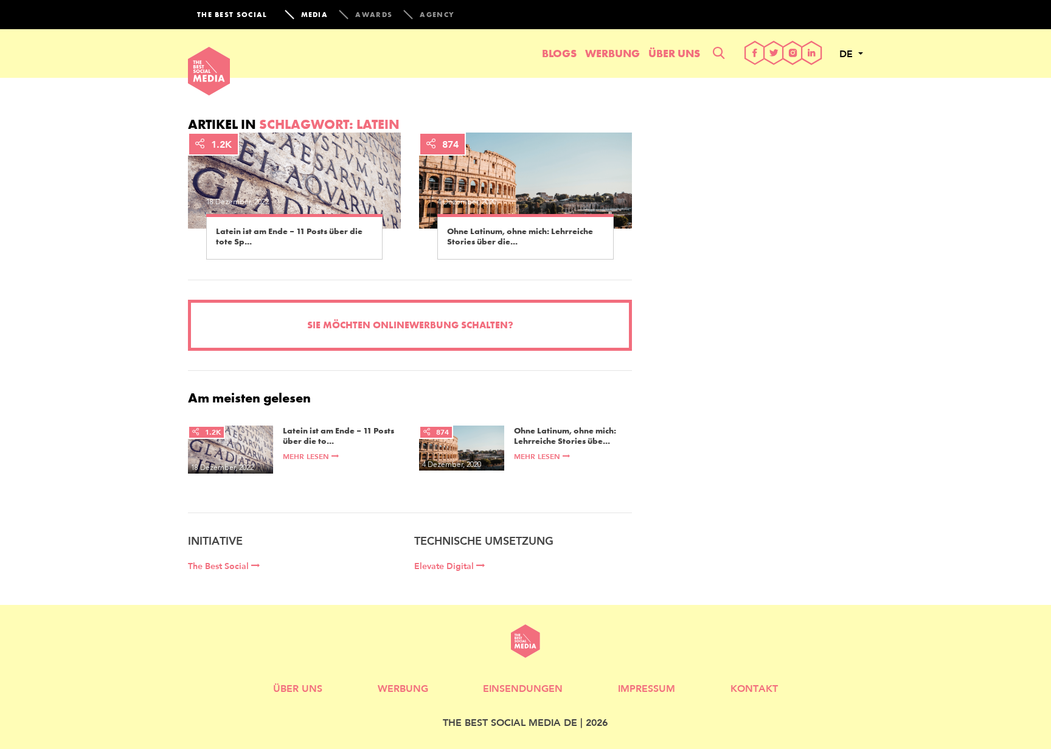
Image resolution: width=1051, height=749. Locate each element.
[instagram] (792, 54)
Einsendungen (523, 688)
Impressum (646, 688)
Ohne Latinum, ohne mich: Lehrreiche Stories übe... (565, 436)
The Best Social (219, 566)
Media (314, 14)
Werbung (612, 53)
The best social (232, 14)
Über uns (674, 53)
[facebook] (755, 54)
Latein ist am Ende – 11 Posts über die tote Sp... (289, 236)
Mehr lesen (307, 456)
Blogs (559, 53)
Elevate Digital (445, 566)
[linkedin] (811, 54)
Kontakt (754, 688)
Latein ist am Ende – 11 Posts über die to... (338, 436)
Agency (437, 14)
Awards (373, 14)
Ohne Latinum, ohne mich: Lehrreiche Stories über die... (520, 236)
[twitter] (774, 54)
